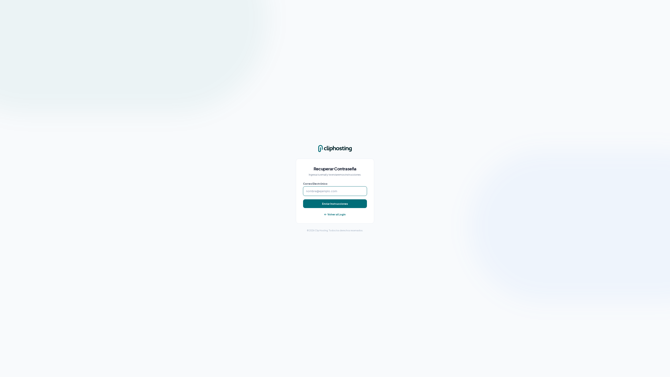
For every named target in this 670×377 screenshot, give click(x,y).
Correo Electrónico (315, 183)
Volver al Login (336, 214)
